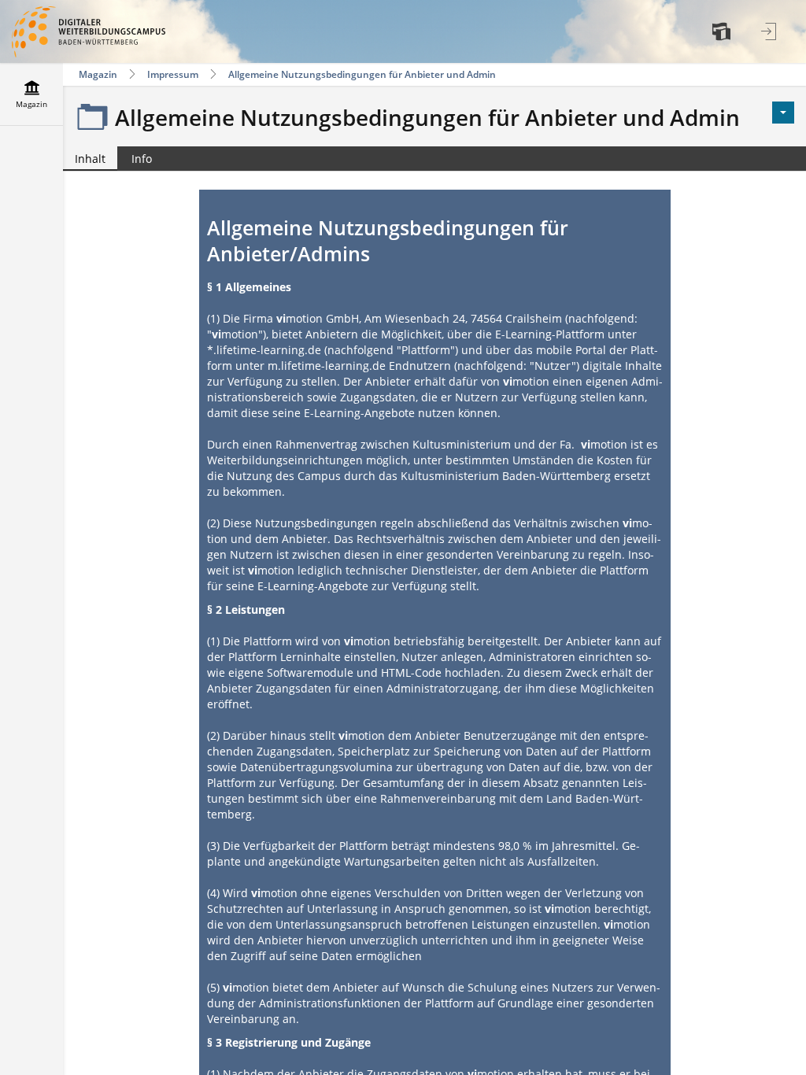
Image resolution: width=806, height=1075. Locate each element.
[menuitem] (723, 31)
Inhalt (84, 161)
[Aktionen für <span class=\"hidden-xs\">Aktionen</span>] (783, 113)
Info (141, 158)
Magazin (98, 74)
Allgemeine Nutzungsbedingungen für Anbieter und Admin (362, 74)
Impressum (172, 74)
